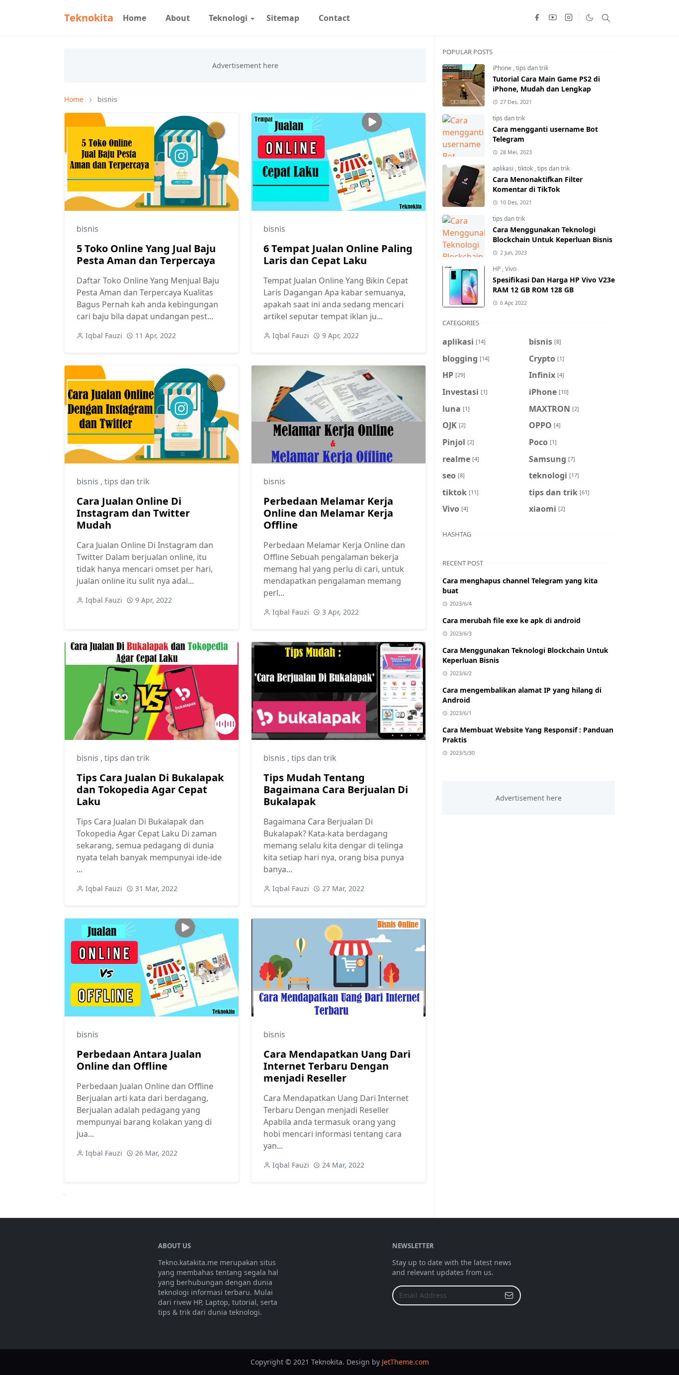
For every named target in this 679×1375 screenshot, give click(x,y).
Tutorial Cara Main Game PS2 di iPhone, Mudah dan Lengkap (546, 83)
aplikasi (504, 168)
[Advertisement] (528, 884)
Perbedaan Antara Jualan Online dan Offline (139, 1060)
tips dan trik (127, 481)
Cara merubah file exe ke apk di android (511, 620)
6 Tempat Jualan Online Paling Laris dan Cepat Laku (338, 254)
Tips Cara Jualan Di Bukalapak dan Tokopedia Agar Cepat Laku (150, 789)
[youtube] (553, 18)
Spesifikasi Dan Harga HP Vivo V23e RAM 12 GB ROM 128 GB (554, 284)
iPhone (503, 68)
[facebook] (537, 18)
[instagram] (569, 18)
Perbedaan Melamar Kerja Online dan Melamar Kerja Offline (328, 513)
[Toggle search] (606, 18)
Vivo (510, 269)
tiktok (526, 168)
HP (497, 269)
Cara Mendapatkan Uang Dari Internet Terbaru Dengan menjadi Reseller (337, 1066)
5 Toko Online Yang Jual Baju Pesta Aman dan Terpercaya (146, 254)
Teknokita (88, 17)
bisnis (87, 228)
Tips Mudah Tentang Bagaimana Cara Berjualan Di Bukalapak (335, 789)
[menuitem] (134, 18)
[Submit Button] (509, 1295)
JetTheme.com (405, 1362)
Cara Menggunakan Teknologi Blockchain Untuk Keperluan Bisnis (552, 234)
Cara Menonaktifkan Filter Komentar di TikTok (538, 184)
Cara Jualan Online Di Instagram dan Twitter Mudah (133, 513)
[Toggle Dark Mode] (589, 17)
